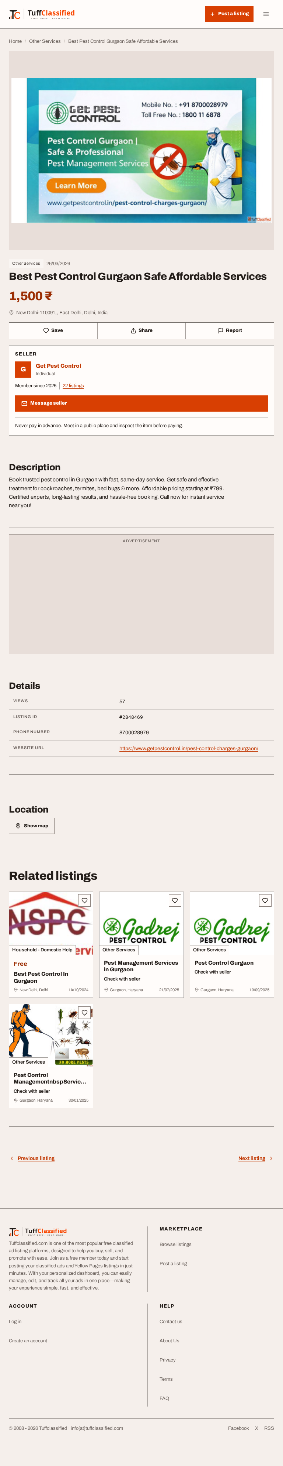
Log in (15, 1321)
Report (234, 330)
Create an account (28, 1340)
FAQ (164, 1398)
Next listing (251, 1158)
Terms (166, 1379)
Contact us (171, 1321)
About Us (169, 1340)
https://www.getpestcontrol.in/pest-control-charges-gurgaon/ (188, 748)
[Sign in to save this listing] (84, 900)
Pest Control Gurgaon (224, 963)
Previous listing (36, 1158)
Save (57, 330)
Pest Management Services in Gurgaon (141, 966)
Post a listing (173, 1263)
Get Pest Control (58, 366)
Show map (36, 825)
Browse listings (176, 1244)
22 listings (73, 385)
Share (146, 330)
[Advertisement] (141, 597)
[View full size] (141, 150)
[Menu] (266, 14)
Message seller (48, 403)
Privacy (168, 1360)
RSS (269, 1428)
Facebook (238, 1428)
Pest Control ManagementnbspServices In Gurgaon (50, 1082)
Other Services (26, 263)
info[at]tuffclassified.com (97, 1428)
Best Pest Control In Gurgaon (41, 977)
